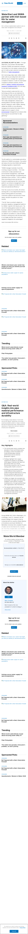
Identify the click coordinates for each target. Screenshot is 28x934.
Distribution (5, 10)
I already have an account (14, 576)
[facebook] (9, 38)
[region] (14, 929)
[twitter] (14, 38)
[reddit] (16, 38)
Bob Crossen (14, 430)
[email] (18, 38)
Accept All (14, 931)
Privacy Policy (22, 927)
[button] (3, 3)
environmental (5, 112)
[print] (25, 38)
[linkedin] (11, 38)
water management (14, 72)
